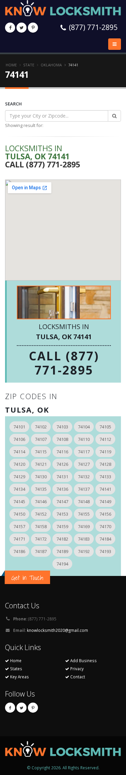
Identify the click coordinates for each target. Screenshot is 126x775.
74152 (41, 514)
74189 (62, 551)
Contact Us (22, 605)
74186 (19, 551)
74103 (62, 427)
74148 (84, 501)
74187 (41, 551)
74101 (19, 427)
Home (11, 64)
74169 (84, 526)
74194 (62, 564)
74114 (19, 452)
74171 (19, 539)
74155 (84, 514)
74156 (105, 514)
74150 (19, 514)
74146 (41, 501)
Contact (77, 676)
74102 (41, 427)
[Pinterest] (33, 28)
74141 (105, 489)
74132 (84, 477)
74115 (41, 452)
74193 (105, 551)
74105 (105, 427)
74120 (19, 464)
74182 (62, 539)
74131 (62, 477)
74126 (62, 464)
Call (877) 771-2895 (42, 164)
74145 (19, 501)
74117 (84, 452)
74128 (105, 464)
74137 (84, 489)
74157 (19, 526)
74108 (62, 439)
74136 (62, 489)
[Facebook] (10, 28)
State (28, 64)
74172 (41, 539)
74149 (105, 501)
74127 (84, 464)
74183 (84, 539)
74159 (62, 526)
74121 (41, 464)
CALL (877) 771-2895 (64, 363)
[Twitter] (21, 28)
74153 (62, 514)
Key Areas (19, 676)
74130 (41, 477)
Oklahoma (51, 64)
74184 (105, 539)
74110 (84, 439)
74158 (41, 526)
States (15, 668)
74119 (105, 452)
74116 (62, 452)
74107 (41, 439)
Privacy (76, 668)
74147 (62, 501)
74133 (105, 477)
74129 (19, 477)
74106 (19, 439)
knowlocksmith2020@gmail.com (57, 630)
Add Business (83, 660)
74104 (84, 427)
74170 (105, 526)
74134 (19, 489)
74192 (84, 551)
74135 (41, 489)
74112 (105, 439)
